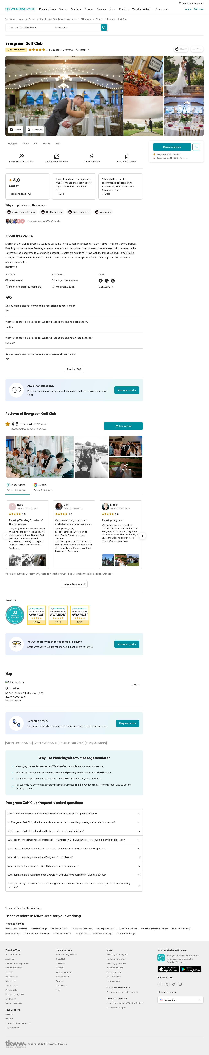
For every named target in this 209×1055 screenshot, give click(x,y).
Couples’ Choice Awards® (17, 1023)
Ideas (112, 9)
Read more (11, 266)
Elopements (162, 9)
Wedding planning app (117, 954)
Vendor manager (64, 972)
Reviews (47, 143)
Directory (9, 1014)
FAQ (36, 143)
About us (9, 959)
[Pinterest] (173, 984)
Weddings (10, 19)
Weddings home (13, 954)
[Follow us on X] (107, 281)
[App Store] (168, 972)
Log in (188, 9)
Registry (124, 9)
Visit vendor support (116, 1007)
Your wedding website (66, 954)
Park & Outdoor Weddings (36, 933)
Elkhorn (100, 19)
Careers (9, 972)
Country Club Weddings (51, 19)
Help (58, 990)
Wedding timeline (115, 967)
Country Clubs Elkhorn (96, 743)
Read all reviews (73, 584)
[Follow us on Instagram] (113, 281)
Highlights (13, 143)
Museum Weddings (181, 928)
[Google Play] (191, 972)
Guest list (60, 963)
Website (142, 9)
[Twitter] (167, 984)
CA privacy (10, 999)
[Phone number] (196, 147)
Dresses (101, 9)
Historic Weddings (62, 933)
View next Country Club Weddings (23, 908)
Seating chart (62, 976)
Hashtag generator (116, 959)
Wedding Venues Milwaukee (19, 743)
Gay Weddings (12, 1027)
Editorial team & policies (17, 963)
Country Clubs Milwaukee (46, 743)
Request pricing (172, 147)
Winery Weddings (59, 928)
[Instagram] (180, 984)
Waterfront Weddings (103, 933)
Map (58, 143)
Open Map (135, 685)
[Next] (142, 536)
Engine (59, 981)
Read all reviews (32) (20, 193)
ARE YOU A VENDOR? (192, 3)
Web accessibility (13, 1003)
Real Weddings (114, 976)
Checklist (60, 959)
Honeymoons (113, 981)
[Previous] (6, 536)
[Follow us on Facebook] (101, 281)
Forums (88, 9)
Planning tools (47, 9)
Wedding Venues (27, 19)
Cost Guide (61, 985)
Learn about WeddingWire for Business (125, 1003)
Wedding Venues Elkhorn (72, 743)
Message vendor (127, 390)
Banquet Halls (81, 933)
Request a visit (127, 723)
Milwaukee (86, 19)
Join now (199, 9)
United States (172, 1000)
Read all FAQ (74, 369)
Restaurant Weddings (82, 928)
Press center (11, 976)
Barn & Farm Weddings (16, 928)
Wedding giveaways (116, 963)
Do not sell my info (14, 994)
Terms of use (11, 985)
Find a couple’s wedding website (122, 992)
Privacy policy (11, 990)
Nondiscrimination (14, 967)
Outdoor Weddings (126, 933)
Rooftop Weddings (106, 928)
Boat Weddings (12, 933)
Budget (59, 967)
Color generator (114, 972)
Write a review (124, 426)
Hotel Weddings (39, 928)
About (26, 143)
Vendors (76, 9)
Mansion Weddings (128, 928)
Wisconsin (72, 19)
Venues (63, 9)
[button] (74, 390)
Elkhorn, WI (84, 49)
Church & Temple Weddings (154, 928)
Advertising (10, 981)
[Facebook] (160, 984)
